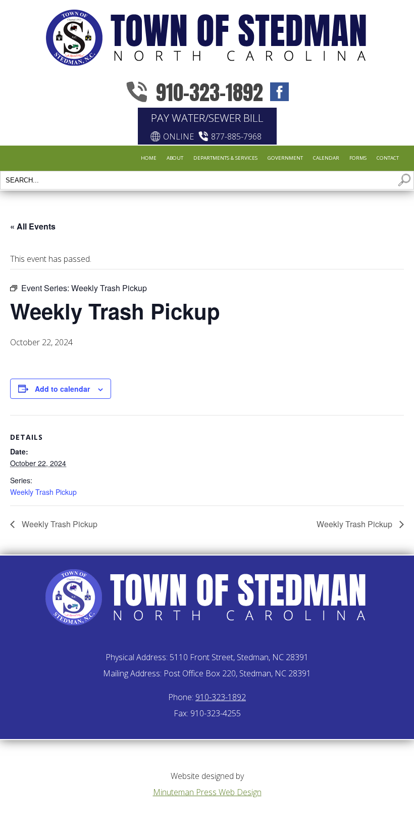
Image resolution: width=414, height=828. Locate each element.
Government (285, 157)
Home (149, 157)
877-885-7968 (236, 136)
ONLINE (178, 136)
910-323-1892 (209, 92)
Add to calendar (62, 389)
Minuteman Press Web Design (207, 792)
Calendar (326, 157)
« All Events (33, 226)
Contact (388, 157)
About (175, 157)
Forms (358, 157)
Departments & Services (225, 157)
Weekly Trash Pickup (43, 492)
